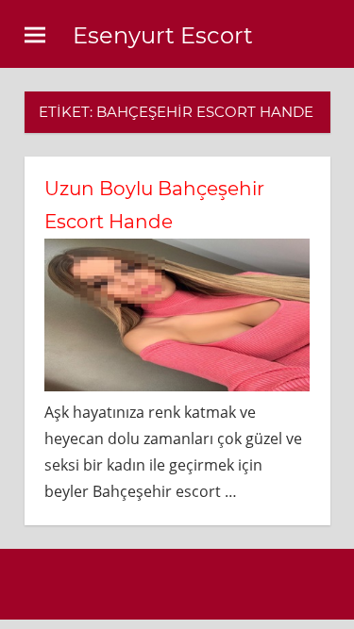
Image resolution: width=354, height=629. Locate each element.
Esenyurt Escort (163, 35)
